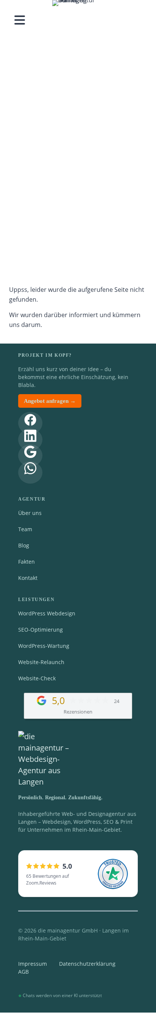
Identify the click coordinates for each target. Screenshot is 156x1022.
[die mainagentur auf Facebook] (30, 423)
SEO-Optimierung (40, 629)
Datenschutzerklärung (87, 963)
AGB (23, 971)
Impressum (32, 963)
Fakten (26, 561)
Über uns (30, 512)
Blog (23, 545)
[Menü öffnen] (19, 20)
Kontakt (27, 577)
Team (25, 529)
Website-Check (37, 678)
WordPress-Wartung (43, 645)
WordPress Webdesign (46, 613)
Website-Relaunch (41, 662)
